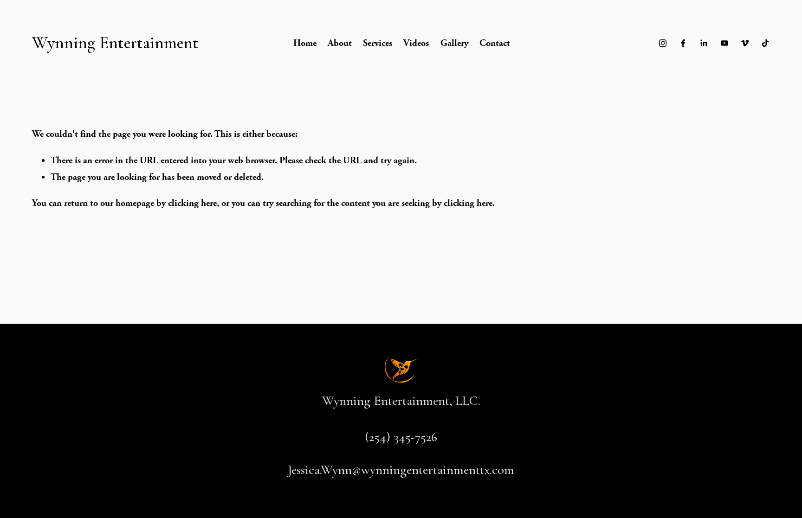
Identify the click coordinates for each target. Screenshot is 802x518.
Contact (494, 43)
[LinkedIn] (703, 43)
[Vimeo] (745, 43)
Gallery (454, 43)
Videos (416, 43)
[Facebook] (683, 43)
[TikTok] (765, 43)
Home (305, 43)
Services (377, 43)
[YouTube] (724, 43)
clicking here (192, 203)
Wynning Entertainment (115, 42)
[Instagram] (662, 43)
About (340, 43)
